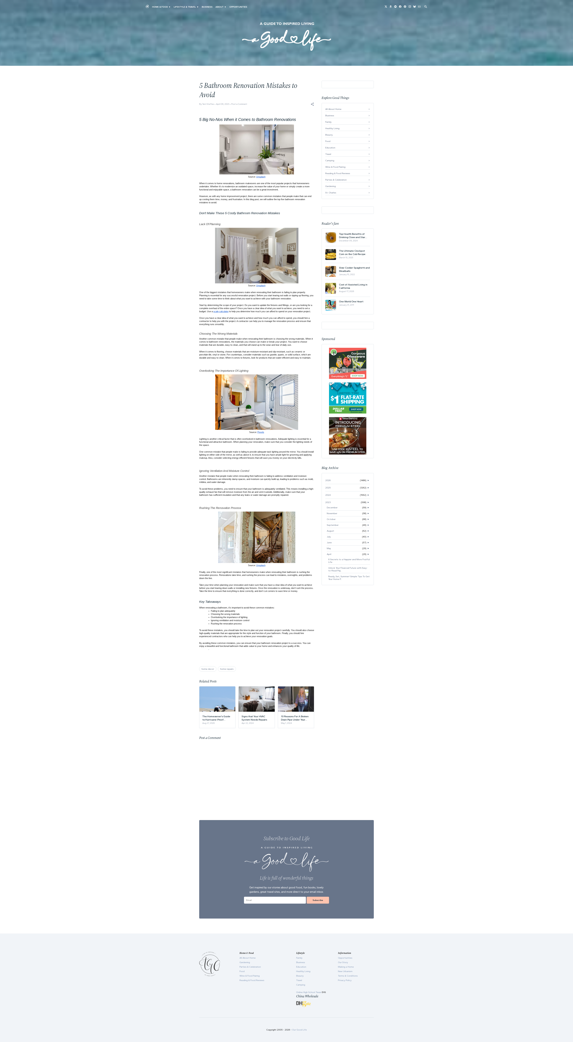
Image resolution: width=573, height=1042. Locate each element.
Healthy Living (332, 128)
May (329, 548)
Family (328, 122)
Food (327, 141)
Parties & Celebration (336, 179)
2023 (328, 502)
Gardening (330, 186)
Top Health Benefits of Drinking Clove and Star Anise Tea (352, 235)
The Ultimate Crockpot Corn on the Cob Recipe (352, 252)
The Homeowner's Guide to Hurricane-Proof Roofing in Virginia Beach (216, 718)
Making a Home (346, 966)
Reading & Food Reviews (337, 173)
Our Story (343, 962)
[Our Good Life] (286, 36)
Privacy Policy (345, 980)
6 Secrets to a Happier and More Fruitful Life (349, 560)
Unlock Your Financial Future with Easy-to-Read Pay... (348, 569)
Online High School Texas (309, 992)
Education (330, 147)
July (329, 536)
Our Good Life (299, 1029)
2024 (328, 495)
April (329, 554)
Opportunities (238, 7)
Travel (328, 154)
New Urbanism (345, 971)
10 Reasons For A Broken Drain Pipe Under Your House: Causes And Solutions (295, 718)
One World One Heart (351, 301)
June (329, 542)
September (333, 525)
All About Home (333, 109)
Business (207, 7)
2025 (328, 487)
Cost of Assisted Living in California (353, 286)
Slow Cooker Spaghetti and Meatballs (354, 269)
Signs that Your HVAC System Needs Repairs (254, 718)
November (332, 513)
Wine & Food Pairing (335, 167)
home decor (208, 669)
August (330, 531)
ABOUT (219, 7)
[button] (312, 104)
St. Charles (330, 192)
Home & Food (160, 7)
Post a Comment (239, 104)
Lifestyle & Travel (185, 7)
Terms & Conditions (348, 975)
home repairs (227, 669)
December (332, 507)
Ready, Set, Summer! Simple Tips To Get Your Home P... (349, 577)
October (331, 519)
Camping (329, 160)
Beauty (329, 134)
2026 (328, 480)
